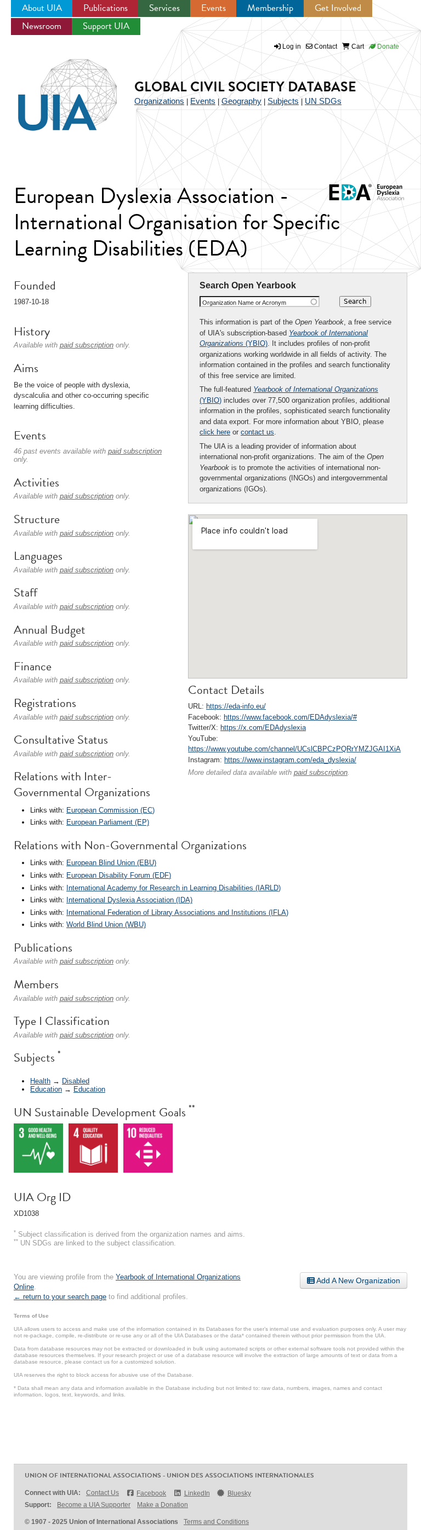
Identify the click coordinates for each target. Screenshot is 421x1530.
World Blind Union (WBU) (106, 924)
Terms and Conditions (216, 1522)
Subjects (283, 101)
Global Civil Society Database (245, 87)
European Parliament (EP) (107, 822)
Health (40, 1081)
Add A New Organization (357, 1280)
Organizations (159, 101)
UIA (55, 89)
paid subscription (321, 772)
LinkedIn (196, 1493)
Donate (387, 46)
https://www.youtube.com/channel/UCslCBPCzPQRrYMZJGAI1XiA (294, 749)
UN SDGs (323, 101)
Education (46, 1089)
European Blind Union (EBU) (111, 863)
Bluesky (239, 1493)
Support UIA (106, 26)
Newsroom (41, 26)
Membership (270, 8)
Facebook (151, 1493)
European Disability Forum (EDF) (118, 875)
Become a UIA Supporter (93, 1505)
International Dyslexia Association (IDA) (129, 900)
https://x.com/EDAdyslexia (263, 727)
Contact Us (102, 1493)
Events (213, 8)
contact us (257, 432)
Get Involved (338, 8)
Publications (105, 8)
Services (164, 8)
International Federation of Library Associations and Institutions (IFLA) (177, 912)
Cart (357, 46)
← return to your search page (60, 1297)
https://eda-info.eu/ (236, 706)
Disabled (75, 1081)
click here (215, 432)
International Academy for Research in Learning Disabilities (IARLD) (173, 888)
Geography (241, 101)
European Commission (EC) (110, 810)
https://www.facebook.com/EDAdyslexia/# (290, 717)
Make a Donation (162, 1505)
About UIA (42, 8)
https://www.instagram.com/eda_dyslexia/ (290, 760)
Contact (324, 46)
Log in (291, 46)
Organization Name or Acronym (244, 302)
